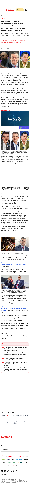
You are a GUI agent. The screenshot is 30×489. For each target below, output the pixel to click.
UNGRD (4, 338)
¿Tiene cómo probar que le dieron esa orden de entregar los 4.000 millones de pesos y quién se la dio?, (15, 308)
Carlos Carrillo (23, 335)
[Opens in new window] (5, 471)
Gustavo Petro (5, 335)
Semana (3, 15)
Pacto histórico (14, 335)
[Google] (2, 471)
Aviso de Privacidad (6, 474)
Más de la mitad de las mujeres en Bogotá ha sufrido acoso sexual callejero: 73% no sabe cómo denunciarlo (11, 188)
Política (8, 15)
